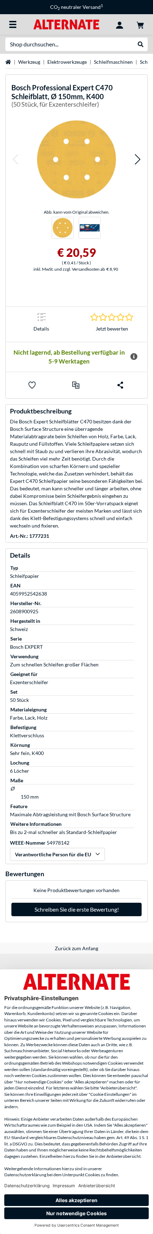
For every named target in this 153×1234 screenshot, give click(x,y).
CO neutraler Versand (76, 7)
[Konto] (119, 24)
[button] (15, 159)
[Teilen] (120, 385)
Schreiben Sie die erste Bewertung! (77, 909)
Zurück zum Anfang (76, 948)
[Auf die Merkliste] (32, 385)
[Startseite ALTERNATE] (66, 24)
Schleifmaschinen (113, 62)
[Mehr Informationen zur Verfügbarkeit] (133, 356)
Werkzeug (29, 62)
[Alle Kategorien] (12, 24)
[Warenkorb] (140, 24)
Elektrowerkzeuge (67, 62)
